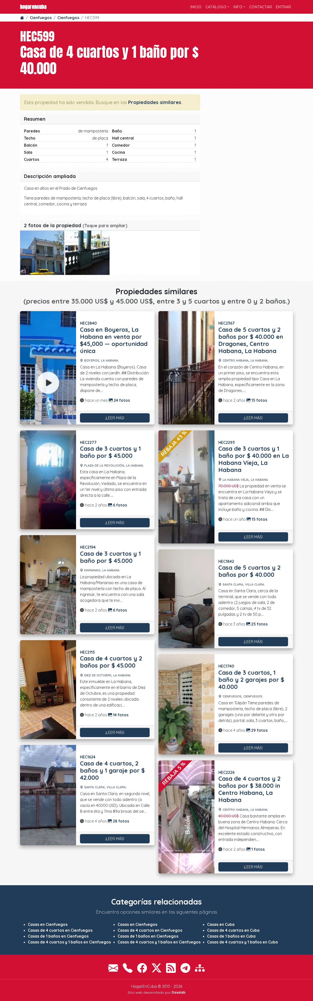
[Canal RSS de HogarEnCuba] (171, 968)
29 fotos (259, 730)
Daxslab (178, 992)
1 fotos (257, 849)
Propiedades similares (154, 102)
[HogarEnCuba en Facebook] (142, 968)
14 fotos (120, 714)
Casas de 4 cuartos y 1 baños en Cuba (242, 942)
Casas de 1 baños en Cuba (231, 936)
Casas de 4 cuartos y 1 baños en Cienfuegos (69, 942)
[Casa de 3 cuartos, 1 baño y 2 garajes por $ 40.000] (186, 704)
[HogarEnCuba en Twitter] (156, 968)
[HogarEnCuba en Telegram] (185, 968)
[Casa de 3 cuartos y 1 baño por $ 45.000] (48, 480)
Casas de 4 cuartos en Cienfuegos (60, 930)
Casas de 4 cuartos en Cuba (233, 930)
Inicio (195, 6)
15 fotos (258, 400)
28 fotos (120, 821)
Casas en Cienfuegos (47, 924)
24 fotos (121, 400)
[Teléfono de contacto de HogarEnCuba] (128, 968)
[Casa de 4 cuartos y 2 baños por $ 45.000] (48, 689)
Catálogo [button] (215, 6)
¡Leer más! (114, 417)
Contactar (260, 6)
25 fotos (259, 624)
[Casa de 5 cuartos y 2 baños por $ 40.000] (186, 598)
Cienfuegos (41, 17)
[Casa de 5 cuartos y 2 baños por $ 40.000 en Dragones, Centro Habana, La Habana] (186, 367)
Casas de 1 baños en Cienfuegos (58, 936)
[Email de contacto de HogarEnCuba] (113, 968)
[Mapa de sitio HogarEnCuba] (200, 968)
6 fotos (119, 505)
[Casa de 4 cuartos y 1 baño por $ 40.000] (42, 253)
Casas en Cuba (221, 924)
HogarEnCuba (33, 7)
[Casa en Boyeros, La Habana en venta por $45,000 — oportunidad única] (48, 367)
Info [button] (237, 6)
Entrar (283, 6)
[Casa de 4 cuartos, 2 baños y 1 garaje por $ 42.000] (48, 795)
